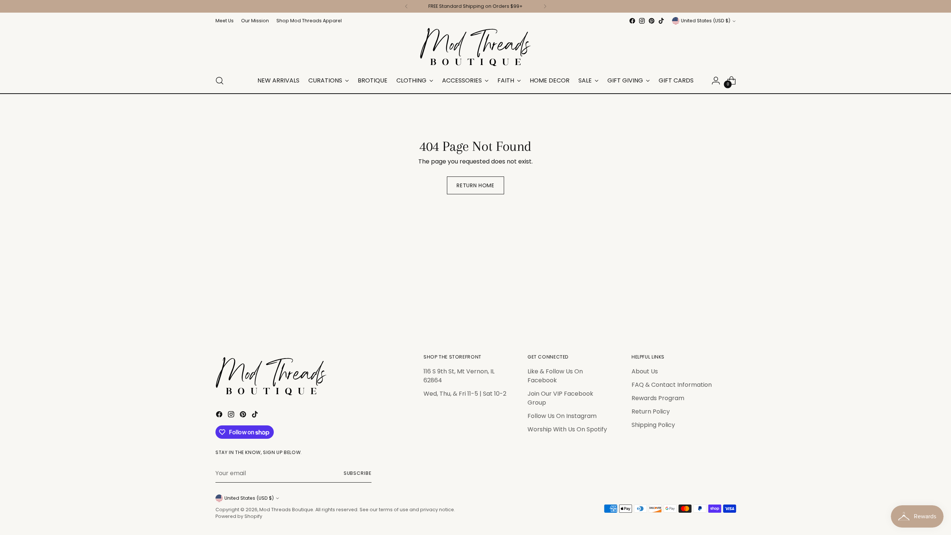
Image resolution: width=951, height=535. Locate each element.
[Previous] (406, 6)
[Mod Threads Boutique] (475, 47)
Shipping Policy (653, 425)
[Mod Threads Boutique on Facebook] (632, 20)
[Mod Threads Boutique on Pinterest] (651, 20)
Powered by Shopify (238, 516)
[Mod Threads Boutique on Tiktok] (661, 20)
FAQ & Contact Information (672, 384)
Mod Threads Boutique (286, 509)
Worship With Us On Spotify (567, 429)
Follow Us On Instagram (562, 416)
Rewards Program (658, 398)
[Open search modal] (219, 80)
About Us (645, 371)
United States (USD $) (705, 20)
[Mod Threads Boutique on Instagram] (642, 20)
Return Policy (651, 411)
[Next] (545, 6)
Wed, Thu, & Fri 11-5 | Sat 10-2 (464, 393)
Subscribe (357, 473)
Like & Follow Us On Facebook (555, 376)
